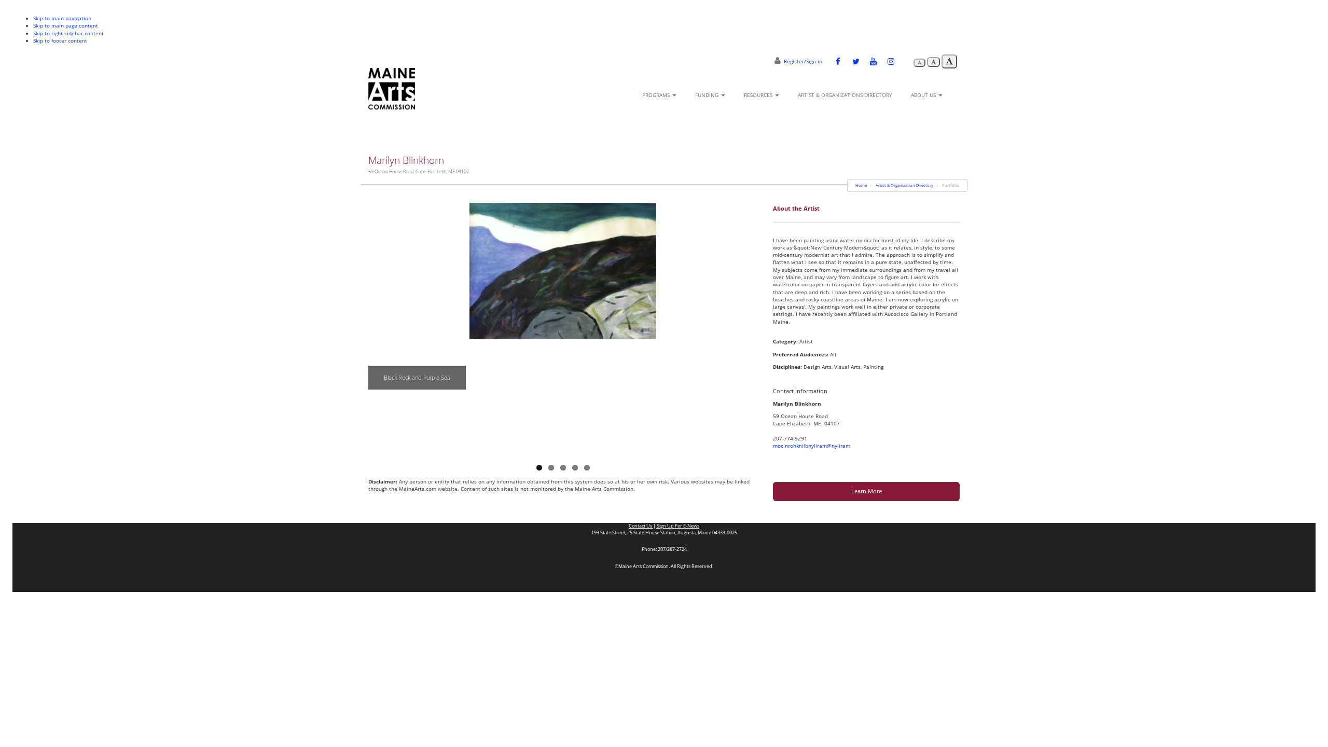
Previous (376, 325)
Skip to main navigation (62, 18)
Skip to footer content (60, 40)
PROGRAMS (656, 95)
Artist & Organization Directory (904, 185)
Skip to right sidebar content (68, 33)
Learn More (866, 491)
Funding (707, 95)
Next (749, 325)
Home (861, 185)
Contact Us (641, 526)
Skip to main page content (65, 25)
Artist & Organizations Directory (845, 95)
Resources (759, 95)
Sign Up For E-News (677, 526)
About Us (924, 95)
